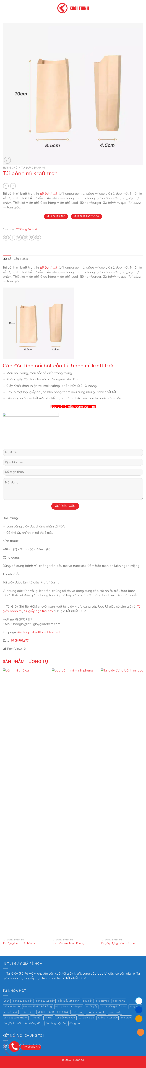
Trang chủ (10, 167)
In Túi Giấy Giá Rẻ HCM (19, 973)
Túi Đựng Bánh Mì (33, 167)
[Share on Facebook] (12, 238)
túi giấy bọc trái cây (38, 611)
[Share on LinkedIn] (38, 238)
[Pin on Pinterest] (32, 238)
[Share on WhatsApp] (6, 238)
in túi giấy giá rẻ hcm (113, 1006)
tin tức (48, 1017)
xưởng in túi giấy (108, 1017)
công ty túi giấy (45, 1001)
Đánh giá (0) (21, 259)
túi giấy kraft (86, 1017)
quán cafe (115, 1012)
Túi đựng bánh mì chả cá (19, 943)
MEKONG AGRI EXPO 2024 (53, 1012)
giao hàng (118, 1001)
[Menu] (5, 8)
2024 (6, 1001)
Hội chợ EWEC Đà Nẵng (37, 1006)
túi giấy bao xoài (65, 1017)
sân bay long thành (16, 1017)
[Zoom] (7, 160)
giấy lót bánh (12, 1006)
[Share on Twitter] (19, 238)
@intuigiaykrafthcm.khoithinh (39, 632)
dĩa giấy (87, 1001)
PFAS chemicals (96, 1012)
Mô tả (7, 259)
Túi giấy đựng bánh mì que (118, 943)
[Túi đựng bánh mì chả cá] (25, 802)
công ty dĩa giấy (22, 1001)
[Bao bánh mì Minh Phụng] (74, 802)
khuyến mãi (10, 1012)
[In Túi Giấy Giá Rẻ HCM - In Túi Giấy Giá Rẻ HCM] (73, 8)
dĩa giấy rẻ (102, 1001)
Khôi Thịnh (27, 1012)
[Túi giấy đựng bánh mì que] (123, 802)
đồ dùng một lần (56, 1023)
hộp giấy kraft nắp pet (68, 1006)
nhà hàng (77, 1012)
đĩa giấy (126, 1017)
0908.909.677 (19, 640)
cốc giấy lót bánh (68, 1001)
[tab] (7, 259)
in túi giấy (91, 1006)
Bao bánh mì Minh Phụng (68, 943)
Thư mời (36, 1017)
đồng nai (74, 1023)
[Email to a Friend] (25, 238)
